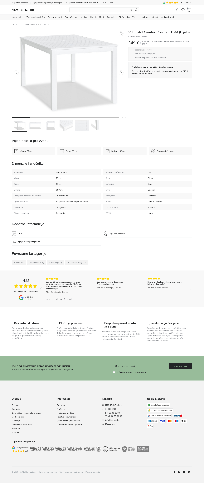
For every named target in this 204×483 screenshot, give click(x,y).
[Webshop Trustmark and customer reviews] (143, 449)
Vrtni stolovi (44, 24)
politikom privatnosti (137, 372)
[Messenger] (189, 472)
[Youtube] (185, 472)
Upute (150, 213)
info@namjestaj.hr (113, 420)
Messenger (110, 424)
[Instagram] (180, 472)
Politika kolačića (92, 472)
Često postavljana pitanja (68, 420)
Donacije (16, 409)
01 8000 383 (110, 409)
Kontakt (15, 432)
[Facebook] (175, 472)
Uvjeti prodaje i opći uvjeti (71, 472)
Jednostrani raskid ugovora (69, 424)
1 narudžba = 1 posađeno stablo (26, 413)
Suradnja (16, 420)
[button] (177, 9)
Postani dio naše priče (22, 424)
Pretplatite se (180, 366)
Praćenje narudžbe (65, 413)
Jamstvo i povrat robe (66, 417)
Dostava (61, 405)
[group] (65, 287)
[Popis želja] (183, 10)
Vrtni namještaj (31, 24)
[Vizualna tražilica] (131, 10)
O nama (15, 405)
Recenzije (16, 428)
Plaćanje (61, 409)
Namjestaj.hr (17, 24)
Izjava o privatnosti (48, 472)
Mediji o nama (18, 417)
